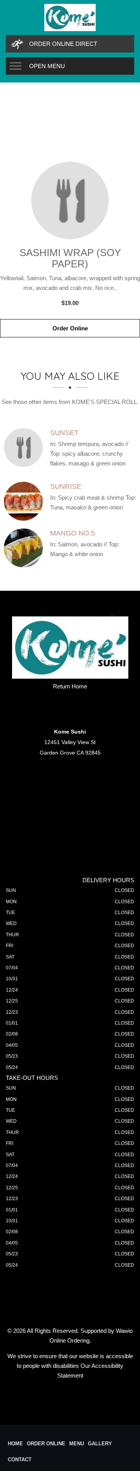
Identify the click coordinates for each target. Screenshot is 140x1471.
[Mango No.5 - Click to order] (25, 547)
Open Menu (47, 66)
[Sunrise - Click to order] (25, 501)
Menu (76, 1443)
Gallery (100, 1443)
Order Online (70, 328)
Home (15, 1443)
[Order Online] (70, 200)
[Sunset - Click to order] (25, 447)
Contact (20, 1459)
